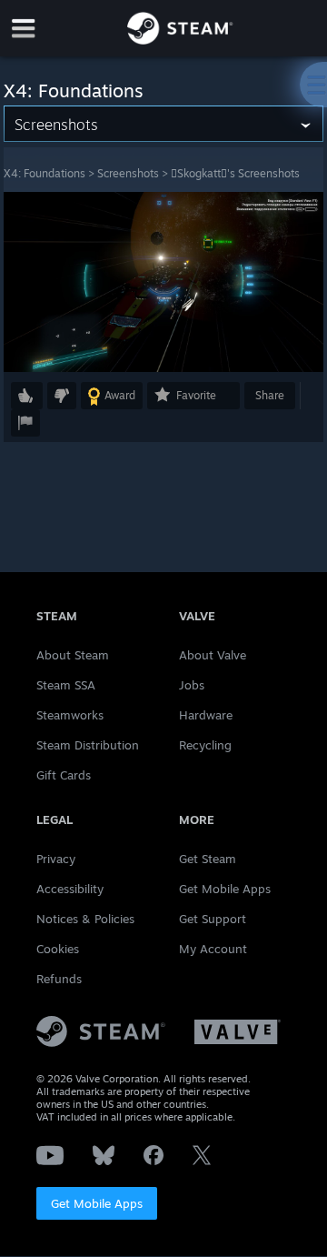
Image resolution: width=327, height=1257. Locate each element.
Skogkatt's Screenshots (235, 173)
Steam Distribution (87, 745)
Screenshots (128, 173)
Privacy (55, 858)
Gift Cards (63, 775)
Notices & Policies (85, 918)
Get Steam (207, 858)
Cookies (57, 948)
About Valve (212, 655)
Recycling (205, 745)
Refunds (59, 978)
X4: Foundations (44, 173)
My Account (213, 948)
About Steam (72, 655)
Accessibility (70, 888)
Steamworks (70, 715)
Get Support (212, 918)
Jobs (191, 685)
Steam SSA (65, 685)
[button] (27, 395)
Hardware (206, 715)
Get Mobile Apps (97, 1203)
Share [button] (269, 395)
